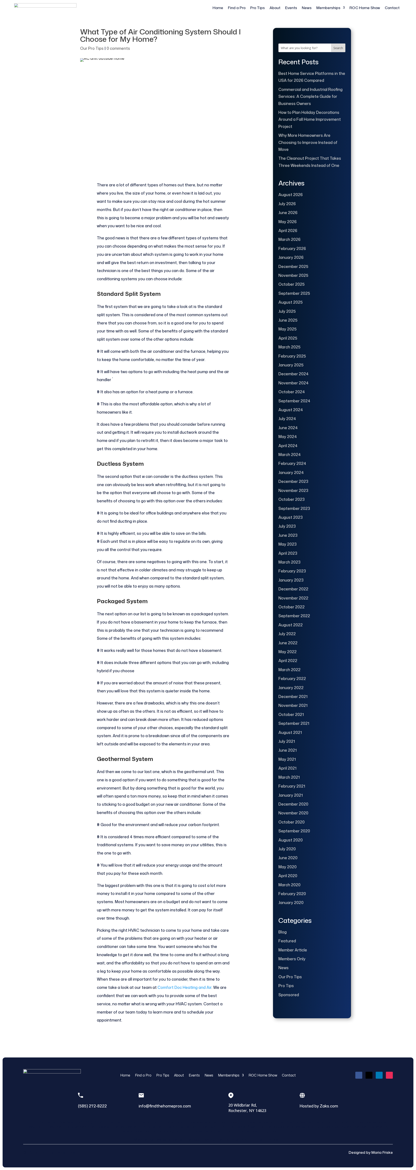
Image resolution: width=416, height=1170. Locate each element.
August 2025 (290, 302)
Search (338, 48)
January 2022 (291, 687)
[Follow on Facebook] (358, 1075)
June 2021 (287, 750)
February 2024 (292, 463)
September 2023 (294, 508)
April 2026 (287, 230)
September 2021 (293, 723)
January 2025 (291, 365)
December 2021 (292, 696)
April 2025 (287, 338)
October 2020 (291, 822)
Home (218, 8)
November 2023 (293, 490)
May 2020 (287, 867)
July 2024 (287, 418)
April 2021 (287, 768)
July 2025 (287, 311)
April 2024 (287, 445)
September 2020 (294, 831)
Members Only (292, 959)
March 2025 (289, 347)
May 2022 (287, 651)
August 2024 (290, 410)
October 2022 (291, 607)
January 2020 (291, 902)
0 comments (118, 48)
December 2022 (293, 589)
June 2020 (287, 858)
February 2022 (292, 678)
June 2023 (287, 535)
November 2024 (293, 383)
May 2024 (287, 436)
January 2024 (291, 472)
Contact (392, 8)
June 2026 (287, 212)
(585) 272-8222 (92, 1106)
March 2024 (289, 454)
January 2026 (291, 257)
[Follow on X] (369, 1075)
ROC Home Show (364, 8)
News (307, 8)
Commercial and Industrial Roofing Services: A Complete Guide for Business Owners (310, 96)
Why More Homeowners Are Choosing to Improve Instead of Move (307, 142)
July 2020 (287, 849)
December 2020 (293, 804)
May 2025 (287, 329)
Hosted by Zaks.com (319, 1106)
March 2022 (289, 669)
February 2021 (291, 786)
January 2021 (290, 795)
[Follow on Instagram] (389, 1075)
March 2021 (289, 777)
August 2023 (290, 517)
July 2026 (287, 203)
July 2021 (286, 741)
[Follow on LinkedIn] (379, 1075)
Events (291, 8)
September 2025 (294, 293)
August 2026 (290, 194)
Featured (287, 941)
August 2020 (290, 840)
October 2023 (291, 499)
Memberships (328, 8)
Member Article (292, 950)
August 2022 (290, 625)
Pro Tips (257, 8)
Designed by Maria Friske (371, 1152)
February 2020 (292, 893)
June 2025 (287, 320)
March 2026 (289, 239)
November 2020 (293, 813)
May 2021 (287, 759)
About (275, 8)
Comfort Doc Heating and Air (184, 987)
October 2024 (291, 392)
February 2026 (292, 248)
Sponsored (288, 995)
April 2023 (287, 553)
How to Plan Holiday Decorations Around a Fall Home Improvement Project (309, 119)
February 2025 (292, 356)
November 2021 (292, 705)
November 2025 (293, 275)
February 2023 (292, 571)
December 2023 (293, 481)
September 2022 (294, 616)
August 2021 (290, 732)
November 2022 (293, 598)
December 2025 (293, 266)
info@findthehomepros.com (165, 1106)
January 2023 (291, 580)
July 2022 (287, 634)
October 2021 (291, 714)
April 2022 (287, 660)
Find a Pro (236, 8)
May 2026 (287, 221)
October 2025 (291, 284)
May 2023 (287, 544)
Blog (282, 932)
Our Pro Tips (92, 48)
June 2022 (287, 643)
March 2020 (289, 885)
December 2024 (293, 374)
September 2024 (294, 401)
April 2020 (287, 875)
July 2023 (287, 526)
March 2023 (289, 562)
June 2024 (288, 427)
